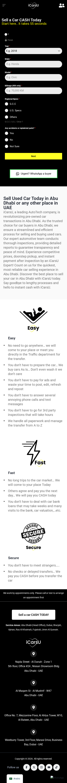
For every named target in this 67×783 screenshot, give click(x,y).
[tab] (7, 34)
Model (8, 72)
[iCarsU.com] (33, 5)
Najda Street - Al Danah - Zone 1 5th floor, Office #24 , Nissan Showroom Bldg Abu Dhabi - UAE (33, 666)
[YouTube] (49, 767)
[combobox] (33, 51)
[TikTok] (56, 767)
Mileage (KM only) (13, 86)
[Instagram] (41, 767)
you (41, 576)
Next (33, 156)
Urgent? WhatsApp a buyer (36, 173)
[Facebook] (26, 767)
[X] (34, 767)
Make (8, 59)
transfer (51, 576)
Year (7, 46)
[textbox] (30, 51)
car (10, 580)
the (59, 576)
